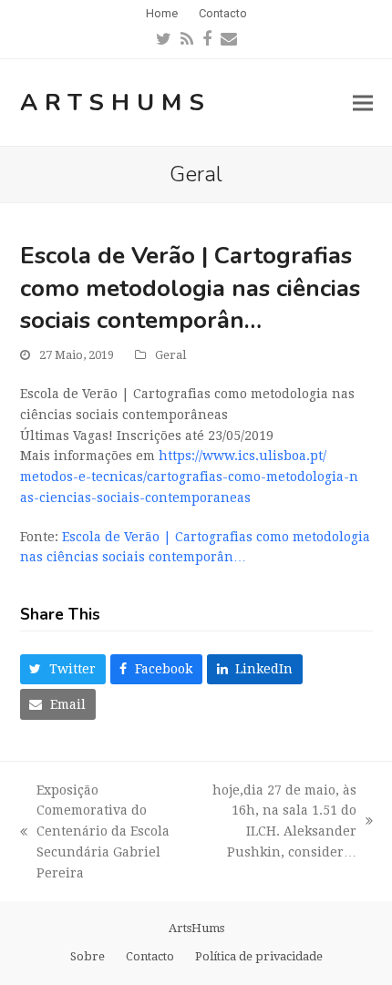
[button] (363, 102)
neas (189, 476)
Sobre (87, 956)
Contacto (150, 956)
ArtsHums (115, 102)
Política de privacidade (259, 956)
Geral (170, 355)
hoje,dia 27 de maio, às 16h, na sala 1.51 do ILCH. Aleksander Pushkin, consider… (278, 821)
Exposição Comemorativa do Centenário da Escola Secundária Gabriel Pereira (95, 831)
